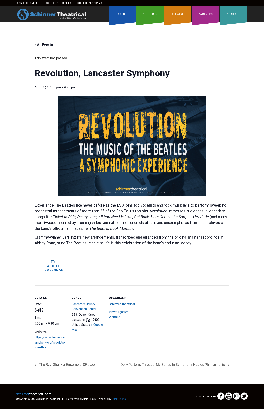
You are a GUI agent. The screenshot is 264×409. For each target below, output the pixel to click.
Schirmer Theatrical (51, 14)
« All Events (44, 45)
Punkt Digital (119, 398)
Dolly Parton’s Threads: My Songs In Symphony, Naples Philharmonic (173, 364)
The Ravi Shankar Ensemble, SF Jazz (66, 364)
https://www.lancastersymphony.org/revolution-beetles (50, 342)
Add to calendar (54, 268)
